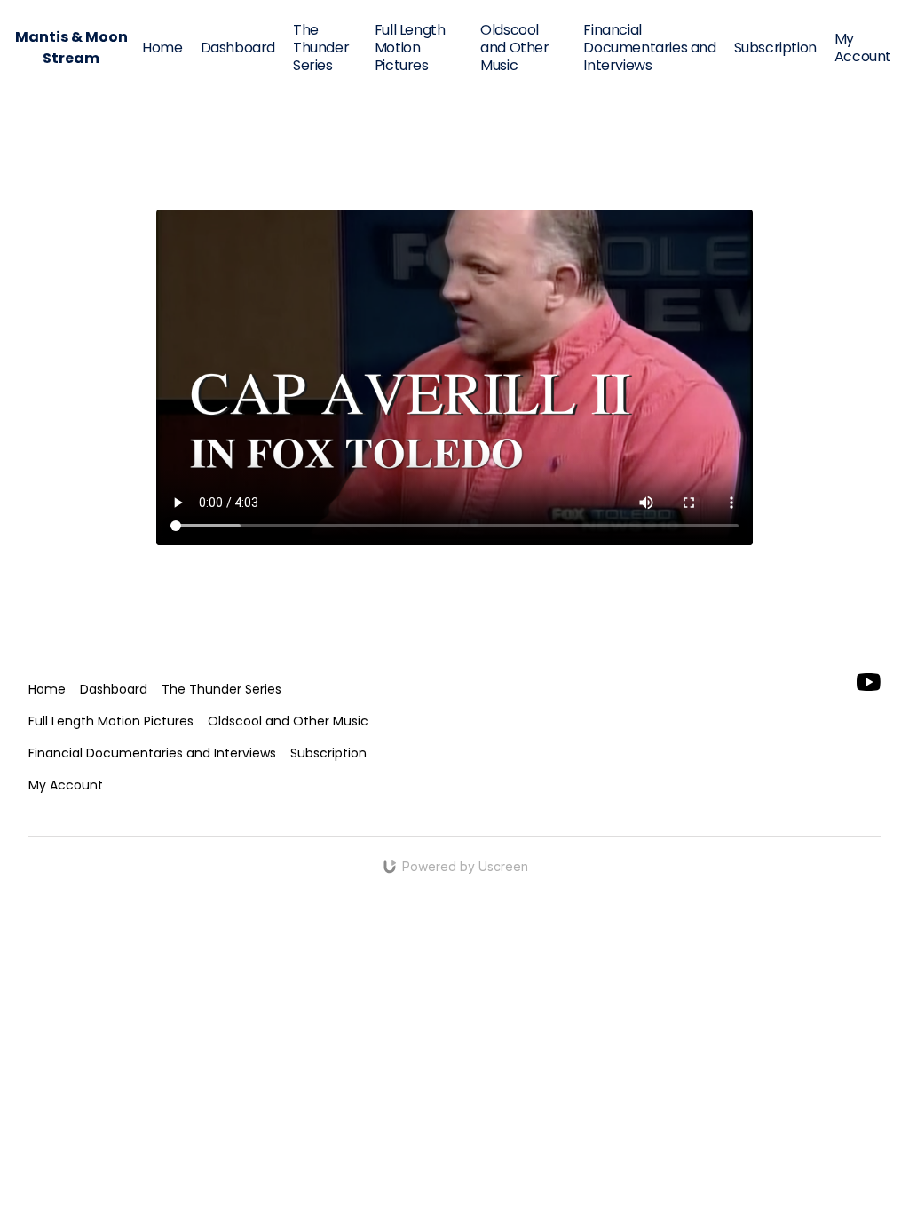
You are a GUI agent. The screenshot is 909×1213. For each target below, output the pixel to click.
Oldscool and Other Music (514, 47)
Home (162, 47)
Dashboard (238, 47)
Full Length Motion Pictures (410, 47)
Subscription (775, 47)
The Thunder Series (321, 47)
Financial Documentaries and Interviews (649, 47)
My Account (862, 47)
